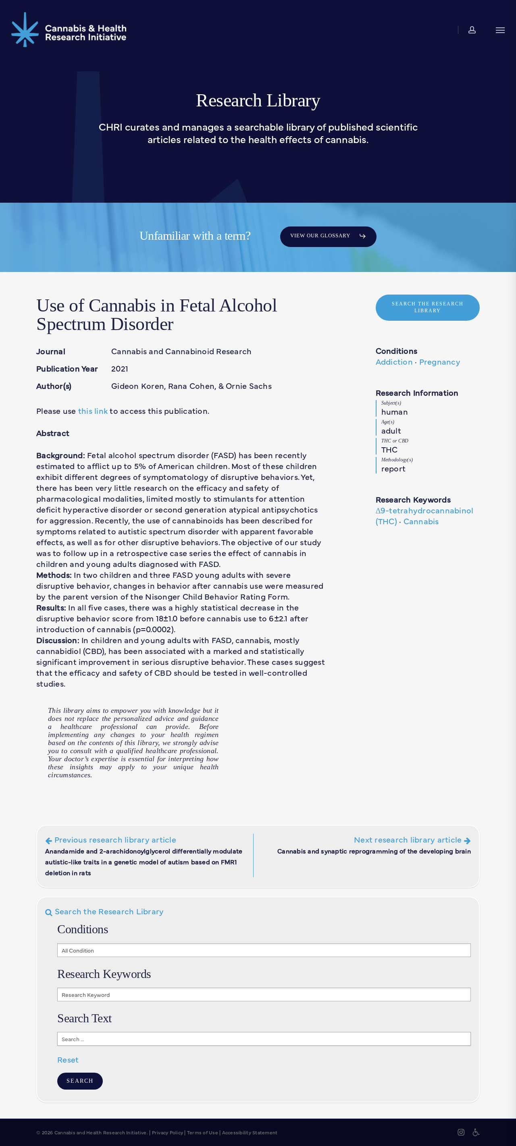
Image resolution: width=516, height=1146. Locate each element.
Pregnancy (439, 361)
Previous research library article (143, 855)
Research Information (417, 392)
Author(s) (53, 385)
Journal (50, 350)
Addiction (394, 361)
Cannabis (421, 520)
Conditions (397, 350)
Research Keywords (413, 499)
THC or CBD (395, 441)
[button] (500, 29)
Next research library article (374, 844)
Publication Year (67, 368)
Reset (68, 1059)
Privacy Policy (167, 1132)
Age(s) (388, 422)
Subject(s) (391, 403)
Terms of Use (202, 1132)
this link (93, 410)
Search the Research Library (108, 910)
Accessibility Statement (250, 1132)
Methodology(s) (397, 460)
